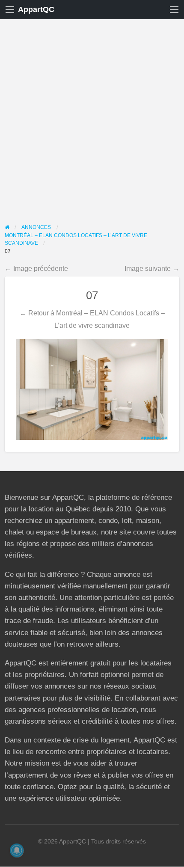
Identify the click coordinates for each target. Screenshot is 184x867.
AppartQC (36, 9)
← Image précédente (36, 268)
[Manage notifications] (17, 850)
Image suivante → (152, 268)
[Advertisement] (92, 116)
